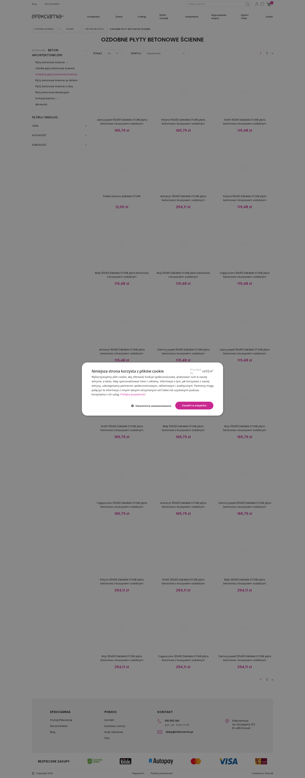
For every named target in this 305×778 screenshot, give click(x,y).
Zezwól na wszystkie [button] (194, 405)
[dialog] (152, 389)
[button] (152, 406)
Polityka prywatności (133, 394)
